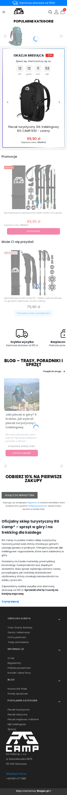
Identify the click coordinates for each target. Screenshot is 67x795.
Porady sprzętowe (18, 693)
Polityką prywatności (38, 506)
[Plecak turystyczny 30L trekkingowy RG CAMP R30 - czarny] (33, 100)
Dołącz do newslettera (19, 495)
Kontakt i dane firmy (19, 672)
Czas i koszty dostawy (20, 627)
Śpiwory (12, 729)
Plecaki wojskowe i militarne (23, 719)
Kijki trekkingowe (17, 724)
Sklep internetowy (32, 791)
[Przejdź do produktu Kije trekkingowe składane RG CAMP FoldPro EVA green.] (33, 187)
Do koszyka (33, 231)
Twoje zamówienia (18, 642)
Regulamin (32, 502)
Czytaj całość (22, 453)
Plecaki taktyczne (17, 714)
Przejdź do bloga (52, 371)
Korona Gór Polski (17, 688)
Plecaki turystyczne (19, 709)
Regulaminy (14, 663)
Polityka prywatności (19, 668)
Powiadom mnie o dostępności (33, 313)
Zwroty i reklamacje (19, 632)
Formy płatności (17, 637)
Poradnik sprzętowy (21, 446)
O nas (11, 658)
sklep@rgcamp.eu (16, 773)
